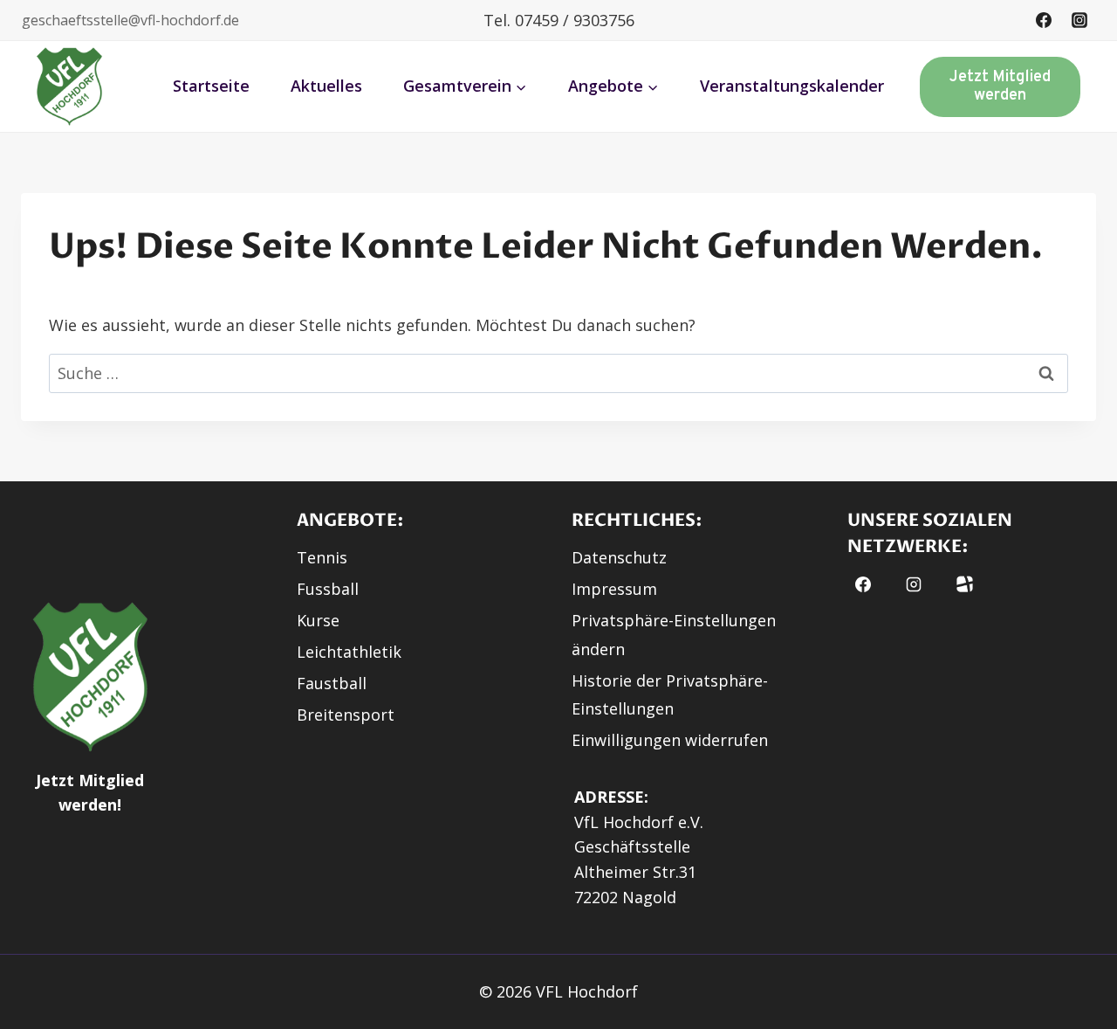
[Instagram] (1079, 20)
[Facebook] (1043, 20)
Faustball (332, 683)
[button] (70, 86)
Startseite (211, 85)
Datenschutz (619, 557)
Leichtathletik (349, 651)
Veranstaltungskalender (792, 85)
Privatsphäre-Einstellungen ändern (674, 634)
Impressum (614, 588)
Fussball (328, 588)
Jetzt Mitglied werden (1000, 87)
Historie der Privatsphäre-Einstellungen (670, 694)
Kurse (318, 620)
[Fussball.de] (965, 584)
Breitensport (345, 714)
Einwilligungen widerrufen (670, 739)
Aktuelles (326, 85)
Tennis (322, 557)
